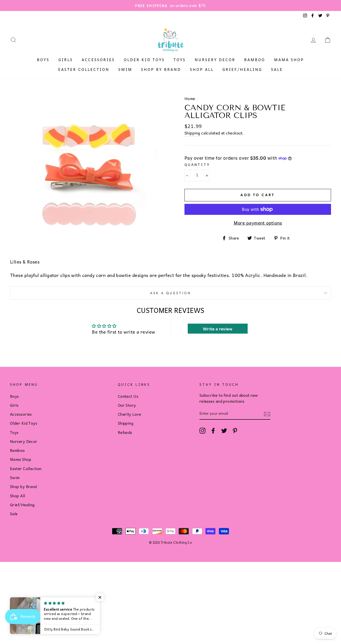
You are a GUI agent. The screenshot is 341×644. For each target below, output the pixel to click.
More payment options (258, 222)
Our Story (127, 405)
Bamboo (254, 60)
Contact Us (128, 396)
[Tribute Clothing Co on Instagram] (202, 430)
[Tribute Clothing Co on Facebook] (213, 430)
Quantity (197, 164)
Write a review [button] (217, 328)
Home (189, 98)
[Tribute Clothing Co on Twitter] (224, 430)
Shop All (202, 69)
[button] (100, 597)
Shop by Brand (161, 69)
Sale (277, 69)
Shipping (192, 133)
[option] (170, 5)
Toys (179, 60)
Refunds (125, 432)
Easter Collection (83, 69)
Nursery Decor (215, 60)
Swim (125, 69)
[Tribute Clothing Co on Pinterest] (235, 430)
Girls (65, 60)
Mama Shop (289, 60)
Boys (43, 60)
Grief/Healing (242, 69)
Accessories (98, 60)
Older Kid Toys (144, 60)
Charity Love (129, 414)
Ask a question (170, 293)
